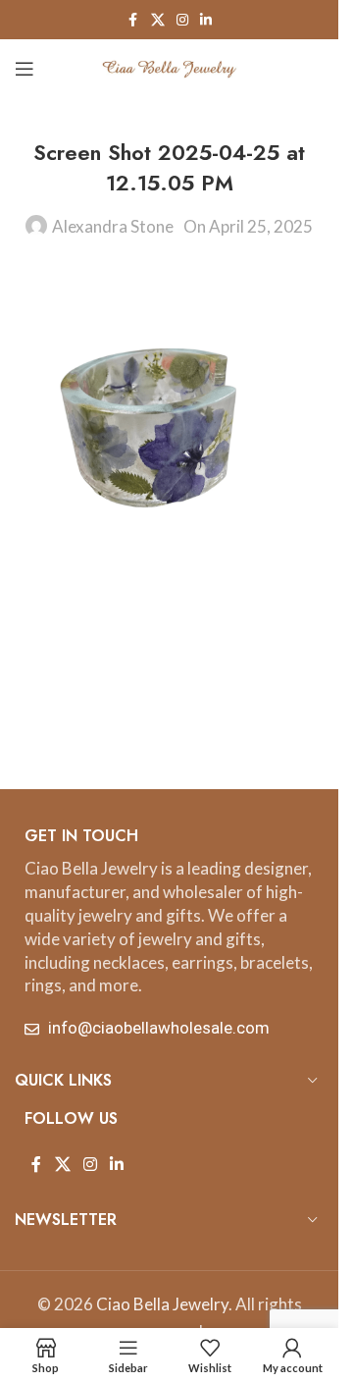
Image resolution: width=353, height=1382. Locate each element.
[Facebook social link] (133, 20)
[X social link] (158, 20)
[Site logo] (169, 66)
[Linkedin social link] (206, 20)
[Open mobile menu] (24, 68)
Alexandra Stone (113, 226)
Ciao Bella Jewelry (162, 1304)
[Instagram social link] (182, 20)
